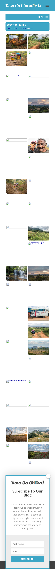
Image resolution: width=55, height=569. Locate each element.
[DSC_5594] (38, 458)
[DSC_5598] (16, 441)
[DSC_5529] (38, 463)
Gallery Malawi (20, 28)
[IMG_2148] (16, 285)
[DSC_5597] (38, 359)
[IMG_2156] (38, 152)
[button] (41, 17)
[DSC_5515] (38, 112)
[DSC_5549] (38, 204)
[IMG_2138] (38, 337)
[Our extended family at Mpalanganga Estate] (38, 242)
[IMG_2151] (16, 406)
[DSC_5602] (38, 406)
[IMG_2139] (16, 140)
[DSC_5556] (16, 100)
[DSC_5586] (38, 181)
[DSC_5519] (38, 280)
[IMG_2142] (38, 239)
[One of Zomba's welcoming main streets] (16, 74)
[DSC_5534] (38, 354)
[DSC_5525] (16, 192)
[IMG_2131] (38, 77)
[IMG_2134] (38, 48)
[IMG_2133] (16, 228)
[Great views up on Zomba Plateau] (16, 380)
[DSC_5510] (38, 382)
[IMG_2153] (16, 204)
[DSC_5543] (38, 285)
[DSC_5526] (16, 65)
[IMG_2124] (16, 446)
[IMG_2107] (38, 157)
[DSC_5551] (38, 117)
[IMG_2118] (16, 342)
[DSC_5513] (16, 308)
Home (9, 28)
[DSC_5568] (38, 53)
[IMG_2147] (38, 320)
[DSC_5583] (16, 280)
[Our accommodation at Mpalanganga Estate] (16, 48)
